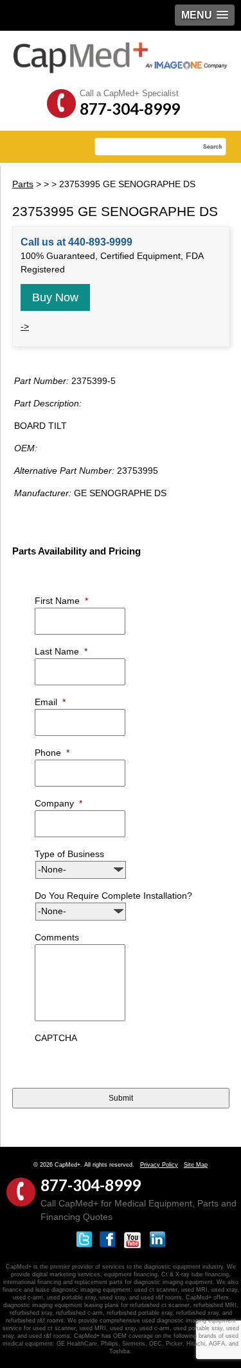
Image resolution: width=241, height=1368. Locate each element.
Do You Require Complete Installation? (113, 895)
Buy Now (55, 297)
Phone (52, 752)
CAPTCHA (56, 1038)
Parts (22, 184)
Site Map (196, 1165)
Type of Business (69, 854)
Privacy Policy (159, 1165)
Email (50, 702)
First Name (61, 601)
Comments (57, 937)
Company (58, 803)
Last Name (61, 651)
